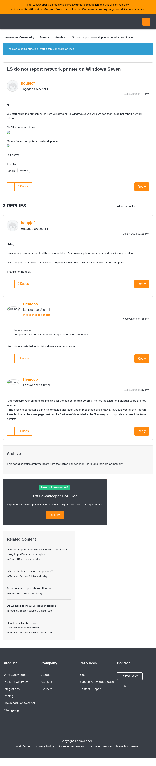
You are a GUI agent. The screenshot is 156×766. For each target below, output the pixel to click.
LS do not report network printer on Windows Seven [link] (102, 37)
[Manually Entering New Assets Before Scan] (149, 206)
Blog (82, 674)
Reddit (28, 9)
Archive (60, 37)
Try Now (54, 514)
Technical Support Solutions (23, 576)
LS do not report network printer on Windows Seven (64, 69)
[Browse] (7, 22)
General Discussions (20, 559)
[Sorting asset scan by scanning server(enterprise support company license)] (142, 206)
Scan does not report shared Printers (29, 588)
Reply (142, 186)
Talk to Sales (129, 676)
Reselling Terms (127, 746)
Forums (45, 37)
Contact (46, 681)
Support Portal (53, 9)
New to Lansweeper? (54, 487)
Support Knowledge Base (96, 681)
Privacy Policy (45, 746)
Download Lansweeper (19, 703)
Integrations (12, 689)
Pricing (8, 696)
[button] (11, 187)
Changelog (11, 710)
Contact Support (90, 689)
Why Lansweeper (15, 674)
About (45, 674)
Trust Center (22, 746)
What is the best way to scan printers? (30, 571)
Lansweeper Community (38, 22)
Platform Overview (16, 681)
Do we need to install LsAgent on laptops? (32, 605)
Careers (46, 689)
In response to (36, 314)
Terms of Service (100, 746)
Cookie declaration (72, 746)
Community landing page (98, 9)
